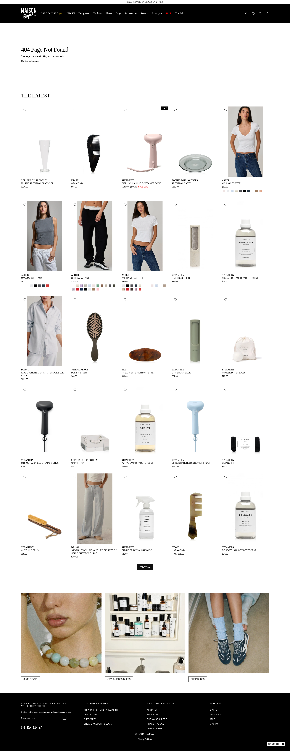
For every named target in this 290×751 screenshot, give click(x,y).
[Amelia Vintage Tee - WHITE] (123, 285)
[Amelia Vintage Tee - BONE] (140, 285)
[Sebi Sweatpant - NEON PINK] (97, 289)
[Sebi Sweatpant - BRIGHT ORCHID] (81, 285)
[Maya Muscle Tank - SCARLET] (47, 285)
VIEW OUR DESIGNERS (118, 679)
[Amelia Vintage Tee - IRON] (131, 289)
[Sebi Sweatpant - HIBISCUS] (77, 289)
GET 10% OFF (273, 744)
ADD (45, 173)
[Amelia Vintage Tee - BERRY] (135, 289)
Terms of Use (155, 728)
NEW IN (70, 13)
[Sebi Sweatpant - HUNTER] (73, 285)
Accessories (131, 13)
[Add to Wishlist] (24, 110)
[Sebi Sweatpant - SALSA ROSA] (93, 285)
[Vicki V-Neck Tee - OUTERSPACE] (248, 191)
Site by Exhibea (145, 739)
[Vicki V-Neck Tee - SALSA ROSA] (224, 191)
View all (145, 567)
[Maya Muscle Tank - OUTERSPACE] (43, 285)
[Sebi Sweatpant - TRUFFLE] (106, 289)
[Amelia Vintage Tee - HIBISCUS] (127, 289)
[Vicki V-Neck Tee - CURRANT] (264, 191)
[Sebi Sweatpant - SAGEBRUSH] (85, 285)
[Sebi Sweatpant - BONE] (77, 285)
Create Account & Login (98, 724)
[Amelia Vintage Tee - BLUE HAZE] (160, 285)
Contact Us (90, 715)
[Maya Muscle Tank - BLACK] (35, 285)
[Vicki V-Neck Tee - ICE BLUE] (232, 191)
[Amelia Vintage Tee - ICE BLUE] (156, 285)
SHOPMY (214, 724)
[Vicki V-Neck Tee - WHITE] (228, 191)
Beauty (145, 13)
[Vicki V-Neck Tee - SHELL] (260, 191)
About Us (152, 710)
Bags (118, 13)
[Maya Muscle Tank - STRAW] (23, 285)
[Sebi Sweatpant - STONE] (106, 285)
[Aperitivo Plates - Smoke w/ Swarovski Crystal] (173, 191)
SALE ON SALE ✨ (51, 13)
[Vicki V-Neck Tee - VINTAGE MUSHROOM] (256, 191)
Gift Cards (90, 719)
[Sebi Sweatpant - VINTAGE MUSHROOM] (93, 289)
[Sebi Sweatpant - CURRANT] (101, 289)
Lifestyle (157, 13)
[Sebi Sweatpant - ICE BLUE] (89, 285)
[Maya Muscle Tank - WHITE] (31, 285)
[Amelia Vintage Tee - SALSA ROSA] (152, 285)
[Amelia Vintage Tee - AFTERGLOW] (123, 289)
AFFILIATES (153, 715)
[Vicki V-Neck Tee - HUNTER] (252, 191)
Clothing (97, 13)
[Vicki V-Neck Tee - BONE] (236, 191)
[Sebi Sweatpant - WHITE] (89, 289)
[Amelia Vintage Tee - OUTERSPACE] (135, 285)
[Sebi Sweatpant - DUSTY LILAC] (73, 289)
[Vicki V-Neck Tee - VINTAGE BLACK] (240, 191)
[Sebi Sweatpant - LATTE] (101, 285)
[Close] (283, 744)
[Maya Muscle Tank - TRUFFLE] (51, 285)
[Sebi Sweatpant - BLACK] (85, 289)
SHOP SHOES (198, 679)
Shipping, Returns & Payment (101, 710)
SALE (168, 13)
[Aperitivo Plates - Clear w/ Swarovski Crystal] (177, 191)
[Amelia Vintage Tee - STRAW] (148, 285)
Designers (83, 13)
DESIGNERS (215, 715)
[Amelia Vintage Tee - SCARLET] (140, 289)
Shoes (109, 13)
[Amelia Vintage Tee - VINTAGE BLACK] (131, 285)
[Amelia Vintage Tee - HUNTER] (144, 285)
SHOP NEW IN (30, 679)
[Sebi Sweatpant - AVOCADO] (97, 285)
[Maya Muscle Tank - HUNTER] (27, 285)
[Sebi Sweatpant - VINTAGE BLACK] (110, 285)
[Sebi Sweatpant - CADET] (81, 289)
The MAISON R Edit (157, 719)
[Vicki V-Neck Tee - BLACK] (244, 191)
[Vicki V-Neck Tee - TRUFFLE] (224, 194)
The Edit (179, 13)
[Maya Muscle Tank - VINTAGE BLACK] (39, 285)
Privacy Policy (155, 724)
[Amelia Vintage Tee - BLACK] (127, 285)
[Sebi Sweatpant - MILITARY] (114, 285)
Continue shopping (30, 61)
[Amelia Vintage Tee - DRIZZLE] (164, 285)
